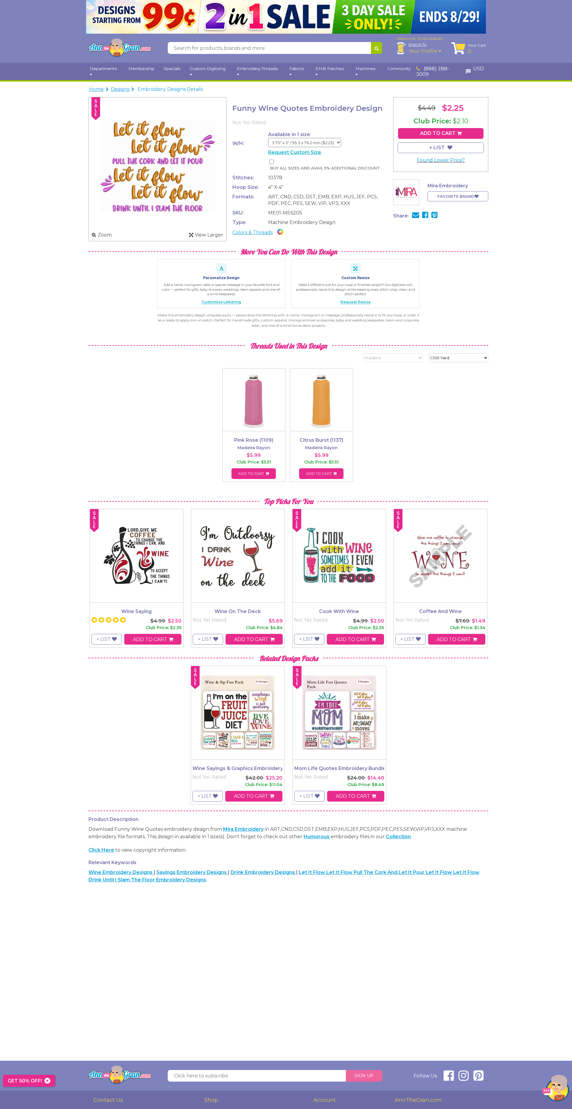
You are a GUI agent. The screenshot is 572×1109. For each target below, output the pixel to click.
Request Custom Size (294, 152)
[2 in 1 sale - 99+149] (286, 17)
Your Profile (424, 51)
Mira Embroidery (243, 829)
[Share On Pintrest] (434, 216)
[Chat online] (555, 1089)
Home (96, 89)
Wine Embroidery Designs (121, 872)
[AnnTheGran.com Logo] (119, 48)
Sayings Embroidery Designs (192, 872)
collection (398, 836)
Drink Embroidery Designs (263, 872)
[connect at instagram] (463, 1078)
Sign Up (364, 1075)
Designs (120, 89)
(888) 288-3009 (432, 71)
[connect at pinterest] (478, 1078)
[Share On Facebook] (425, 216)
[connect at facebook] (449, 1078)
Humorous (316, 836)
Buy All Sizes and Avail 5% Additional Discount (325, 168)
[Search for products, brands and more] (376, 48)
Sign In (417, 44)
